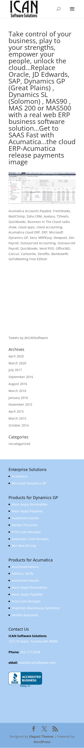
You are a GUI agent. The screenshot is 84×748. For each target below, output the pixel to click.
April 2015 (16, 411)
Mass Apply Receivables (29, 504)
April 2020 (16, 356)
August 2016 (18, 384)
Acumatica (19, 476)
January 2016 (18, 398)
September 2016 (21, 377)
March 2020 (17, 363)
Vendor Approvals (25, 615)
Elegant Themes (41, 736)
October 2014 (19, 425)
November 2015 (20, 404)
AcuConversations (25, 567)
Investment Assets (25, 518)
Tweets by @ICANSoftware (28, 338)
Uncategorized (19, 444)
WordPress (42, 742)
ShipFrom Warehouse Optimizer (36, 608)
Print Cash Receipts (26, 532)
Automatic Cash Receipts (30, 539)
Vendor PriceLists (24, 525)
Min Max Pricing (24, 545)
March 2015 (17, 418)
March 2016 (17, 391)
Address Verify (22, 573)
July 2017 (15, 370)
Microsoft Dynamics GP (29, 483)
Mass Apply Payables (27, 511)
